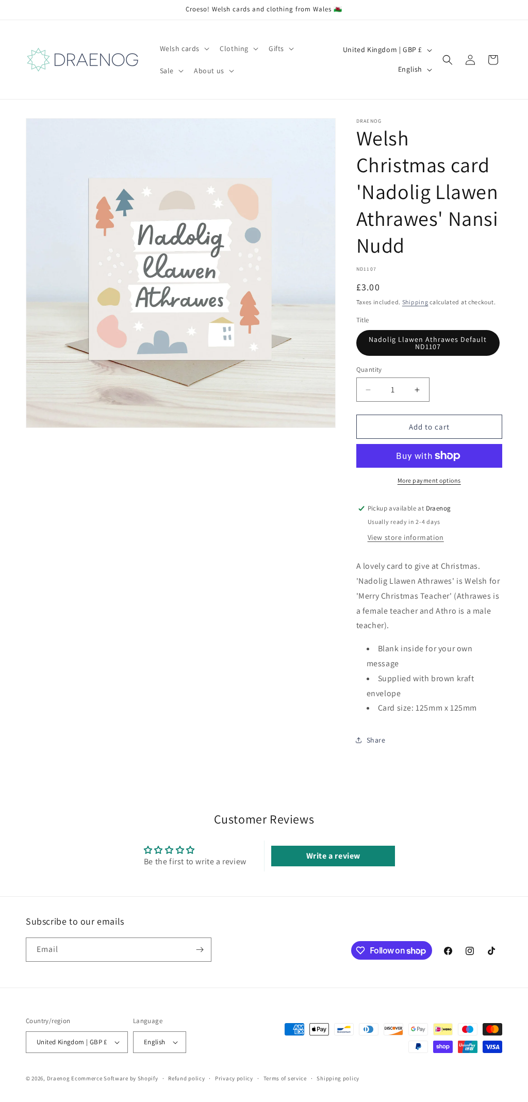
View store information (406, 537)
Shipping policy (338, 1078)
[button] (184, 48)
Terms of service (285, 1078)
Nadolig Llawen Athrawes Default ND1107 (428, 343)
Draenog (58, 1078)
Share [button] (376, 740)
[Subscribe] (199, 949)
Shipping (415, 302)
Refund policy (186, 1078)
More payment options (429, 480)
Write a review (333, 855)
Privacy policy (234, 1078)
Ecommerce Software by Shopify (114, 1078)
